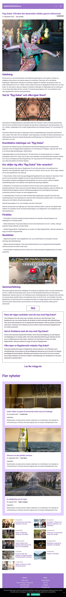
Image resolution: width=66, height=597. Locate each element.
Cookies (45, 585)
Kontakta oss (45, 587)
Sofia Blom (23, 458)
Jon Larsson (19, 16)
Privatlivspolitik (35, 594)
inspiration (10, 417)
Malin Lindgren (23, 502)
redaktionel (60, 16)
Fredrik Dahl (23, 414)
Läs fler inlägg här (33, 366)
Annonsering (45, 580)
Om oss (45, 582)
